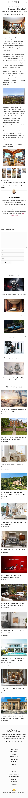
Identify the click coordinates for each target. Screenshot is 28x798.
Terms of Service (14, 779)
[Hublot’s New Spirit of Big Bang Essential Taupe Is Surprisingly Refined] (14, 369)
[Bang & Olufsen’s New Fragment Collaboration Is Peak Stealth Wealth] (14, 348)
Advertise (14, 771)
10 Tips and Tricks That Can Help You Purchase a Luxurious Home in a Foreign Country (13, 661)
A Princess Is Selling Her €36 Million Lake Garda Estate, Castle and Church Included (13, 494)
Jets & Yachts (14, 752)
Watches (14, 762)
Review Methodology (14, 776)
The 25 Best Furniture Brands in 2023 (13, 550)
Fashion (14, 764)
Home (10, 6)
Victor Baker (7, 14)
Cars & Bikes (14, 749)
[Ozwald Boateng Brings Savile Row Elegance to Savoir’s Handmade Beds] (14, 306)
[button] (26, 2)
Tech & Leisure (14, 757)
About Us (14, 769)
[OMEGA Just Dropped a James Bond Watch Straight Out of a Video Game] (14, 285)
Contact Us (14, 784)
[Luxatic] (14, 2)
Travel (14, 754)
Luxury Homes (15, 6)
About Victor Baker (14, 197)
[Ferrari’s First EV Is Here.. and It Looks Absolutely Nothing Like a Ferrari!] (14, 327)
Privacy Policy (14, 781)
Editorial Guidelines (14, 774)
